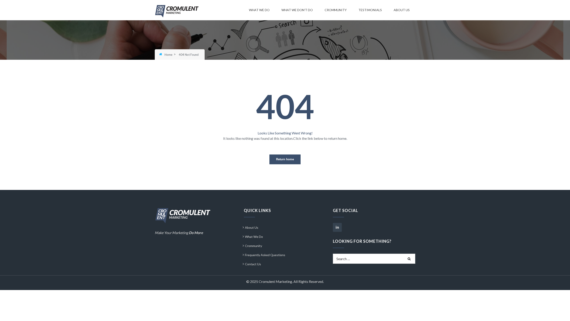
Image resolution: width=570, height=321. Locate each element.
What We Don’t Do (297, 10)
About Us (402, 10)
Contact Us (253, 264)
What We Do (259, 10)
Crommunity (336, 10)
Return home (285, 159)
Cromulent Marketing (275, 281)
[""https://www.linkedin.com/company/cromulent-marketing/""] (337, 227)
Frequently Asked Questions (265, 255)
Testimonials (370, 10)
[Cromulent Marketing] (177, 11)
